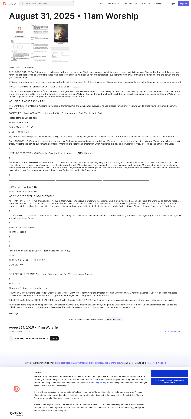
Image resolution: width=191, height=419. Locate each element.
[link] (101, 3)
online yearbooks (79, 363)
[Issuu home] (9, 3)
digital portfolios (62, 363)
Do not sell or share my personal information (169, 381)
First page (13, 313)
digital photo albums (114, 363)
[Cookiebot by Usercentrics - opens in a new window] (16, 414)
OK (169, 373)
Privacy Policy (99, 382)
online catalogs (96, 363)
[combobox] (49, 3)
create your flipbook (156, 363)
